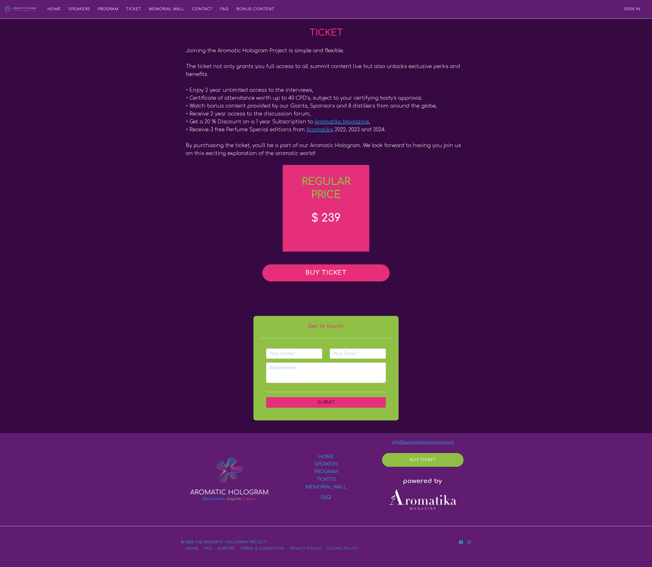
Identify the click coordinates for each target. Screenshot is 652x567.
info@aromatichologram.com (423, 442)
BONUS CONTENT (255, 9)
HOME (54, 9)
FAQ (224, 9)
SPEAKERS (79, 9)
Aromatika (319, 130)
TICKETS (326, 479)
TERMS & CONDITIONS (262, 548)
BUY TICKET (326, 272)
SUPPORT (226, 548)
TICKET (133, 9)
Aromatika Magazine (342, 122)
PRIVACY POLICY (305, 548)
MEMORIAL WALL (166, 9)
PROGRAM (108, 9)
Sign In (632, 9)
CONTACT (202, 9)
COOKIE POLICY (342, 548)
